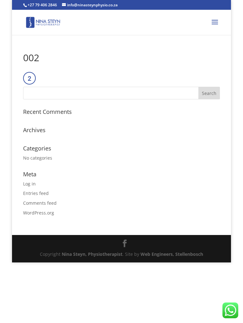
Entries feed (36, 193)
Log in (29, 184)
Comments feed (40, 203)
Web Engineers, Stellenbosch (171, 254)
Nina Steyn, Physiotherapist (92, 254)
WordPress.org (38, 213)
